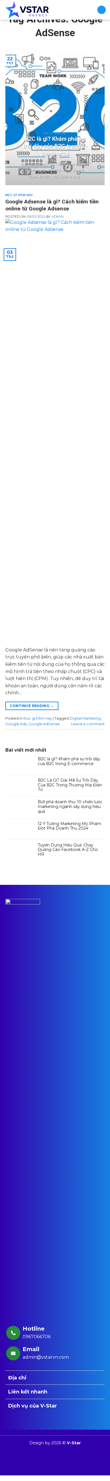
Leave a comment (88, 724)
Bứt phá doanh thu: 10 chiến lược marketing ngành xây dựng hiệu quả (70, 807)
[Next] (96, 115)
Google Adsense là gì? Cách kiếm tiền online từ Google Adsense (52, 205)
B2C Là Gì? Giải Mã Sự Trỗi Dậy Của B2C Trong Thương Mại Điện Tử (70, 785)
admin (57, 217)
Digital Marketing (85, 718)
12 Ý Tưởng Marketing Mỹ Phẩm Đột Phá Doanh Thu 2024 (69, 826)
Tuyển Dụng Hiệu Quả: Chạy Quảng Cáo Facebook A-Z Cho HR (68, 850)
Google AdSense (44, 724)
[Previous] (14, 115)
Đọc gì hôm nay (19, 195)
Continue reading (32, 706)
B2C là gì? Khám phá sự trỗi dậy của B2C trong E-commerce (69, 761)
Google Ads (16, 724)
